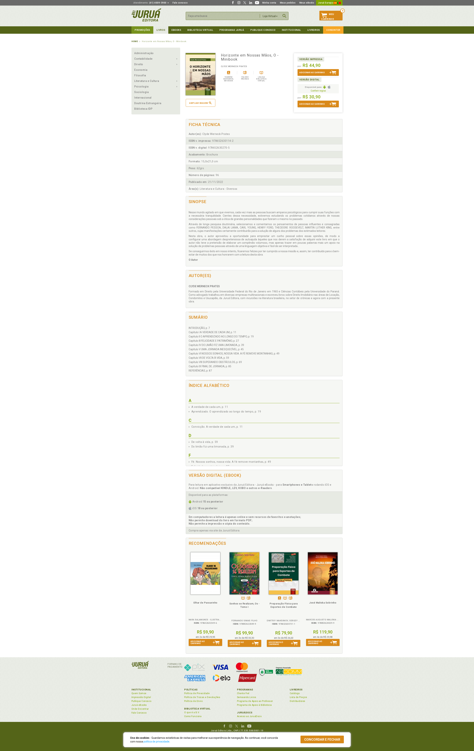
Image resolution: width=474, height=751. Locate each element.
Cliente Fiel (243, 693)
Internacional (143, 97)
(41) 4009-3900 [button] (150, 2)
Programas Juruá (231, 30)
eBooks (176, 30)
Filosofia (140, 75)
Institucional (291, 30)
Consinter (333, 30)
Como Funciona (192, 716)
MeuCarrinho (327, 16)
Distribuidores (297, 701)
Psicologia (141, 86)
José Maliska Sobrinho (322, 602)
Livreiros (313, 30)
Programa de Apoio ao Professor (255, 701)
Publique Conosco (263, 30)
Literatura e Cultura (146, 80)
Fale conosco (180, 2)
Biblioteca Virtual (197, 708)
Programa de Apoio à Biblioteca (254, 705)
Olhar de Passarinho (205, 602)
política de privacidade (156, 741)
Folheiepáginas (249, 598)
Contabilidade (143, 58)
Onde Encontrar (140, 709)
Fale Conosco (139, 713)
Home (134, 41)
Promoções (142, 30)
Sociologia (141, 92)
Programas (245, 689)
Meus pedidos (288, 2)
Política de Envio (193, 701)
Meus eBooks (306, 2)
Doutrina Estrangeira (147, 103)
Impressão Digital (141, 697)
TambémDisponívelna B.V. (243, 598)
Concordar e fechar (322, 739)
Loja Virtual (269, 16)
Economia (140, 69)
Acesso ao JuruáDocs (249, 716)
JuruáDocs (244, 712)
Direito (138, 64)
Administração (144, 53)
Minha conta (269, 2)
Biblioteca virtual (200, 30)
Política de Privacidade (197, 693)
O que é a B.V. (192, 712)
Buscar (284, 16)
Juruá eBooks (139, 705)
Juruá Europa (325, 2)
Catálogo (295, 693)
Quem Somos (138, 693)
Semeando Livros (246, 697)
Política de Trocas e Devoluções (202, 697)
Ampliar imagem (198, 103)
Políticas (191, 689)
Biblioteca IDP (143, 108)
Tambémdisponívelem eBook (279, 598)
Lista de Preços (298, 697)
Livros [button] (160, 30)
